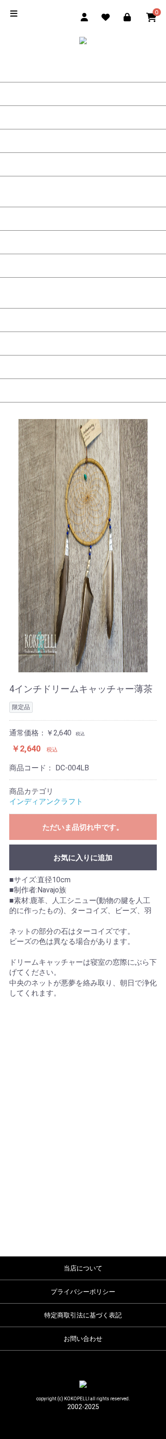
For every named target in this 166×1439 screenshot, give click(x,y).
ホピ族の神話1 (83, 218)
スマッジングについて (83, 296)
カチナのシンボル (83, 117)
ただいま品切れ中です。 (83, 827)
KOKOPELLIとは (83, 141)
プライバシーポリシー (83, 1291)
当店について (83, 1268)
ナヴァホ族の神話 (83, 265)
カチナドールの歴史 (83, 70)
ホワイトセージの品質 (83, 320)
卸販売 (83, 390)
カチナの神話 (83, 195)
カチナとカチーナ (83, 164)
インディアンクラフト (46, 801)
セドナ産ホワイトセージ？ (83, 367)
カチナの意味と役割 (83, 94)
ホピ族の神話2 (83, 242)
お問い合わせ (83, 1338)
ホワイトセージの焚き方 (83, 343)
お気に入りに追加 (83, 857)
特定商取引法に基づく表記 (83, 1315)
